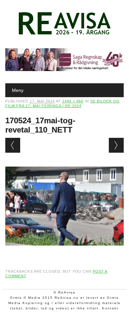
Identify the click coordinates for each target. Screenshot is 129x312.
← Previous (12, 145)
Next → (116, 145)
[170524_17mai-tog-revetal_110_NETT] (64, 251)
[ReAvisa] (64, 34)
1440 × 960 (72, 101)
